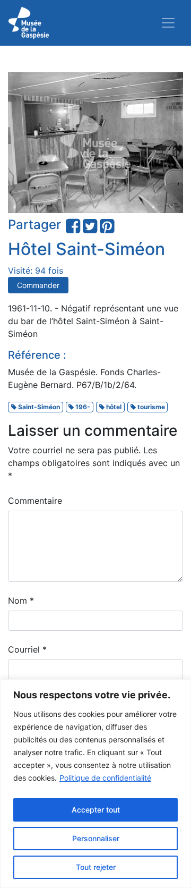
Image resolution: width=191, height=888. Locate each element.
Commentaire (35, 500)
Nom (21, 600)
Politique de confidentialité (105, 777)
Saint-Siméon (38, 407)
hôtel (113, 407)
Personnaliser (95, 838)
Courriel (27, 649)
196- (82, 407)
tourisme (150, 407)
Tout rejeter (96, 867)
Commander (38, 285)
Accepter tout (96, 809)
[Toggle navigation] (168, 23)
